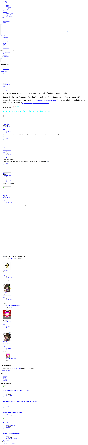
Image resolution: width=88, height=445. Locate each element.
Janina (7, 393)
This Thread (5, 40)
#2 (6, 132)
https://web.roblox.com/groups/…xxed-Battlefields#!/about (44, 100)
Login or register (6, 21)
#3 (6, 157)
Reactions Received (7, 84)
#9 (6, 349)
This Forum (5, 41)
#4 (6, 181)
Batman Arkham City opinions (11, 433)
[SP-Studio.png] (50, 256)
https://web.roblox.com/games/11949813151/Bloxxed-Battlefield (35, 103)
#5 (6, 203)
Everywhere (5, 37)
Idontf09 (13, 258)
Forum (4, 45)
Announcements (9, 395)
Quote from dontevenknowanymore (13, 305)
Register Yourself (4, 370)
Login (9, 370)
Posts (4, 86)
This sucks (6, 422)
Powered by (8, 443)
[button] (5, 376)
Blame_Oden (6, 67)
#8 (6, 327)
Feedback (8, 427)
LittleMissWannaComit (10, 425)
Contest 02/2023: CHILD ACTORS (12, 412)
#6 (6, 278)
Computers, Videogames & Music (12, 438)
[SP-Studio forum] (43, 34)
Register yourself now (16, 368)
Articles (4, 43)
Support (7, 406)
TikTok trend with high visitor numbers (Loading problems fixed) (20, 401)
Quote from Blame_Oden (11, 358)
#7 (6, 300)
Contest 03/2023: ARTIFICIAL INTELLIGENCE (16, 390)
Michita (7, 436)
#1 (6, 90)
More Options (6, 48)
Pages (4, 44)
